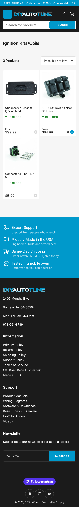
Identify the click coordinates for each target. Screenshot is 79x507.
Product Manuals (15, 396)
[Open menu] (7, 14)
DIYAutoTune (32, 502)
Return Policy (12, 350)
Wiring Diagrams (15, 401)
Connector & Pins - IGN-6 (20, 175)
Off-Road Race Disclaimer (22, 370)
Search (62, 25)
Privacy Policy (13, 345)
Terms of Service (15, 365)
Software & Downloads (19, 406)
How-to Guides (14, 416)
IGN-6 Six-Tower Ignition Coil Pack (57, 109)
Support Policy (13, 360)
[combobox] (39, 25)
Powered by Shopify (53, 502)
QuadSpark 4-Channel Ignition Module (19, 109)
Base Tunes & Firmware (20, 411)
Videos (8, 421)
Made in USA (12, 375)
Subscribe (62, 455)
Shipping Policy (14, 355)
